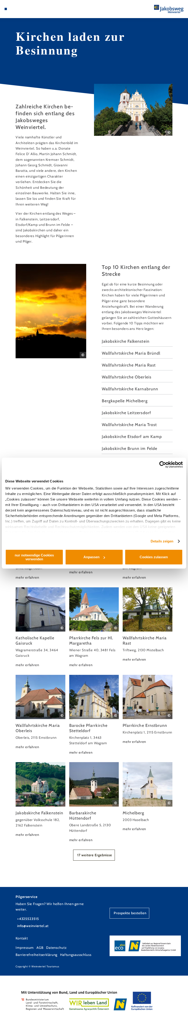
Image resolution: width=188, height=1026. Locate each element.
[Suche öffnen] (14, 9)
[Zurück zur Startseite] (168, 9)
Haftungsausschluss (75, 955)
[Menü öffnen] (6, 9)
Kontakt (22, 938)
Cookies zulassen (154, 557)
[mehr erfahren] (40, 627)
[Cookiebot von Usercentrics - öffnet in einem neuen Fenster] (163, 464)
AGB (40, 948)
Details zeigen (162, 541)
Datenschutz (56, 948)
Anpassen (91, 557)
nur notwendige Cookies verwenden (34, 557)
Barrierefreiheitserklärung (36, 955)
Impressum (25, 948)
